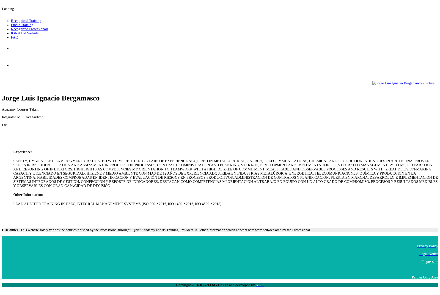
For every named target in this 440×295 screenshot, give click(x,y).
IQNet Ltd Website (24, 33)
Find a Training (22, 25)
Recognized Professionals (29, 29)
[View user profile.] (403, 83)
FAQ (14, 37)
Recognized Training (26, 21)
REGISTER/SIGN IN (425, 3)
